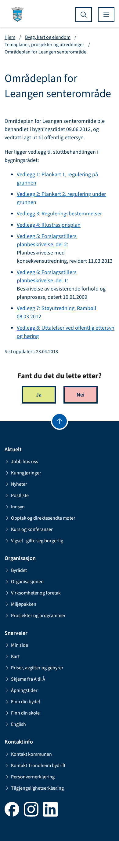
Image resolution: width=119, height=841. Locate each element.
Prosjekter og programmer (38, 615)
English (18, 724)
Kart (15, 656)
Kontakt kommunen (31, 754)
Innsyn (18, 506)
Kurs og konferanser (32, 529)
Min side (19, 645)
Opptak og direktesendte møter (43, 518)
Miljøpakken (23, 604)
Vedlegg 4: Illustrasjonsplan (49, 225)
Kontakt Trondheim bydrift (38, 765)
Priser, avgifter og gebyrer (37, 667)
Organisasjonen (27, 581)
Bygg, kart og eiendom (47, 37)
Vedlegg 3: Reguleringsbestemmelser (59, 214)
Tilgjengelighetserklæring (37, 788)
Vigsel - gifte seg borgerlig (37, 540)
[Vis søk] (83, 14)
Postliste (20, 495)
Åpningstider (24, 690)
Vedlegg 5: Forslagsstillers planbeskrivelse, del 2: (47, 240)
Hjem (10, 37)
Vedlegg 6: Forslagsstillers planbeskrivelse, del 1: (47, 276)
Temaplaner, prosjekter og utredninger (44, 44)
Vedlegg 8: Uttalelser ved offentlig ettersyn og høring (65, 332)
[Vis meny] (106, 14)
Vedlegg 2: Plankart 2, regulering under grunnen (61, 198)
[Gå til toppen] (59, 421)
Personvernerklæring (33, 776)
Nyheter (19, 484)
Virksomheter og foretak (36, 593)
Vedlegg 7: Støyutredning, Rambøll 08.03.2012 (56, 312)
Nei (81, 395)
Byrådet (19, 570)
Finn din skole (25, 713)
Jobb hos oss (24, 461)
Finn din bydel (25, 701)
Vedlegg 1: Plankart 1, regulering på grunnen (57, 179)
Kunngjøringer (26, 473)
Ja (38, 395)
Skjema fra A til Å (28, 679)
